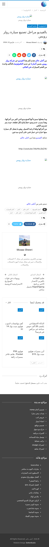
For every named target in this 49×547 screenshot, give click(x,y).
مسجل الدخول (30, 383)
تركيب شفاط (39, 441)
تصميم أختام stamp (37, 409)
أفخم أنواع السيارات (30, 213)
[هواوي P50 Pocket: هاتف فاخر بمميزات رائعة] (14, 342)
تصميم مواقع (39, 425)
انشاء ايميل (40, 421)
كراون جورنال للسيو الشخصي (28, 500)
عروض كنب (40, 417)
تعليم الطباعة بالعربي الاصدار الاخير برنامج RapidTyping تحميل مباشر (35, 284)
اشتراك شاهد (39, 449)
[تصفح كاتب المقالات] (24, 240)
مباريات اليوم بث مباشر (30, 469)
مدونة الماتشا (34, 512)
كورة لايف (35, 489)
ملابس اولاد (34, 496)
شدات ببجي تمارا (38, 413)
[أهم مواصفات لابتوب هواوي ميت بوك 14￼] (14, 314)
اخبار (11, 213)
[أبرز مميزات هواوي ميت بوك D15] (35, 342)
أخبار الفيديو (42, 213)
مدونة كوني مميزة (32, 504)
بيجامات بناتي (34, 493)
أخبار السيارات (10, 209)
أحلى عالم (26, 209)
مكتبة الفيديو (32, 26)
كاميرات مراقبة (38, 433)
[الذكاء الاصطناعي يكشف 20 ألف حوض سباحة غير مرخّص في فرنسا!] (35, 314)
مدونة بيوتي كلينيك (32, 516)
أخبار (18, 209)
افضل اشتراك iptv (32, 485)
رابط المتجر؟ (34, 481)
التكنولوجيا (42, 26)
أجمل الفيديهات (36, 209)
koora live (35, 465)
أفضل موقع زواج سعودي (30, 477)
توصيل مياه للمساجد (36, 437)
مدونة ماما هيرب (33, 508)
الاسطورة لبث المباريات (30, 473)
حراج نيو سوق (39, 429)
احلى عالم (18, 213)
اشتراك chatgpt (38, 445)
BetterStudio (31, 543)
